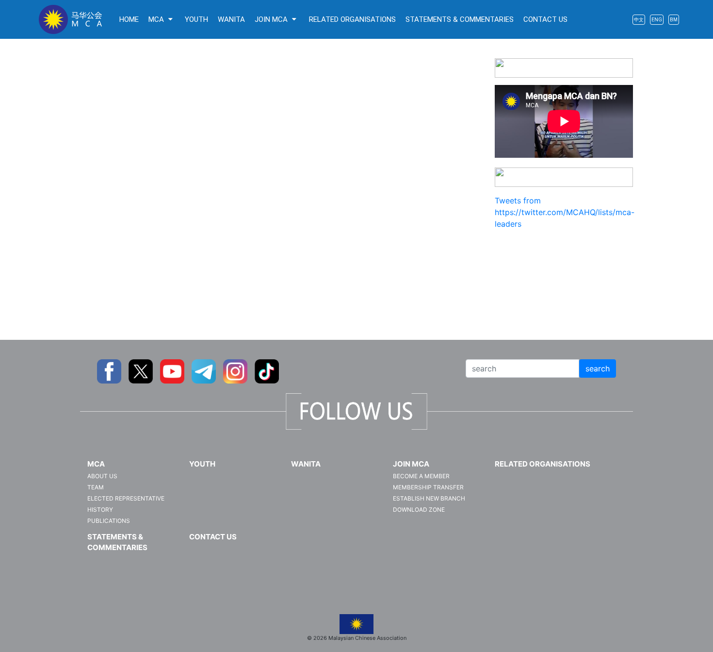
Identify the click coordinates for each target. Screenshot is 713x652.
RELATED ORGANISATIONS (352, 19)
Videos (564, 70)
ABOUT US (102, 476)
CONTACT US (545, 19)
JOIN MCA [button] (272, 19)
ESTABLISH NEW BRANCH (429, 498)
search (597, 368)
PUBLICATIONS (108, 520)
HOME (129, 19)
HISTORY (100, 509)
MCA (96, 463)
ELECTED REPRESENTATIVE (125, 498)
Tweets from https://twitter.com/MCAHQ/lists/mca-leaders (564, 212)
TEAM (95, 487)
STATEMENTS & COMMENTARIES (459, 19)
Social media (564, 179)
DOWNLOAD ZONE (419, 509)
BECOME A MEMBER (421, 476)
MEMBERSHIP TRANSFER (428, 487)
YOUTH (196, 19)
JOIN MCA (411, 463)
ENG (656, 19)
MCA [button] (157, 19)
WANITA (231, 19)
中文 (639, 19)
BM (674, 19)
